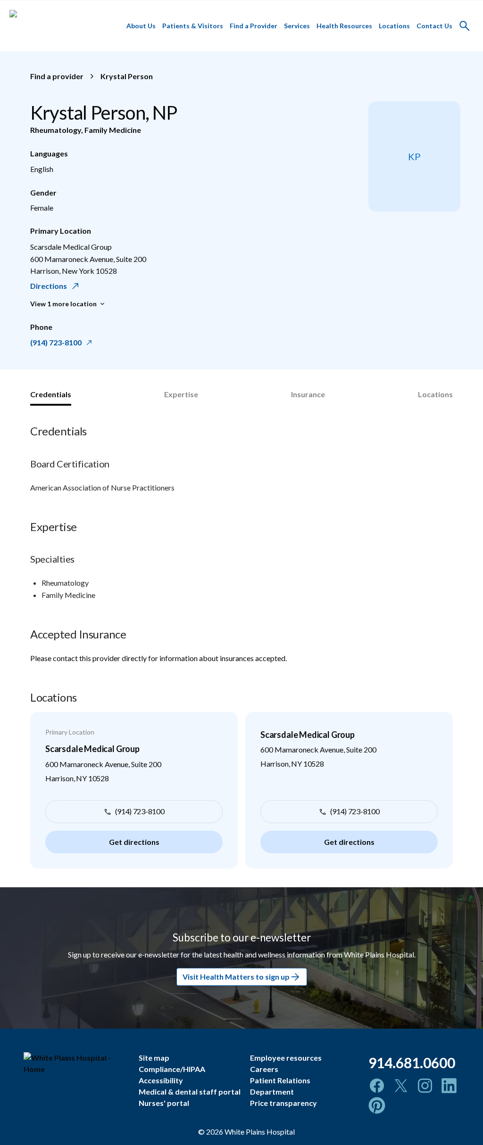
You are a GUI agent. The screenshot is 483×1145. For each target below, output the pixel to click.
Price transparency (283, 1102)
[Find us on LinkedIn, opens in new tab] (449, 1085)
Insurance (308, 394)
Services (297, 26)
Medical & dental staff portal (190, 1091)
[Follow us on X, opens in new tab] (400, 1085)
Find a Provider (253, 26)
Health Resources (344, 26)
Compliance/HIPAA (172, 1068)
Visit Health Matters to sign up (236, 977)
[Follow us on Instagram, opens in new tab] (424, 1085)
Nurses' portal (164, 1102)
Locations (394, 26)
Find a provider (56, 76)
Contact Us (434, 26)
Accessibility (161, 1080)
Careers (264, 1068)
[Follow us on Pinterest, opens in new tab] (376, 1105)
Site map (154, 1057)
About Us (141, 26)
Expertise (181, 394)
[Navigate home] (74, 1063)
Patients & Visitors (192, 26)
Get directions (134, 841)
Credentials (50, 394)
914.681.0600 (411, 1062)
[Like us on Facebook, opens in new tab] (376, 1085)
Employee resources (286, 1057)
